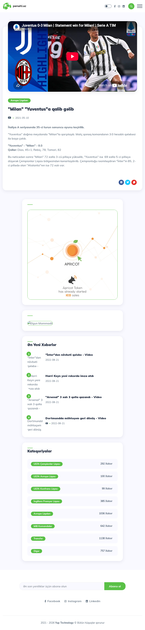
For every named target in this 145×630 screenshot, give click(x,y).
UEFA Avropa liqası (45, 476)
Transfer (38, 538)
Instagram (75, 601)
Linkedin (94, 601)
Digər (36, 551)
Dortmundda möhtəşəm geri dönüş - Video (75, 418)
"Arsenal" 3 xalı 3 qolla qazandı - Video (73, 397)
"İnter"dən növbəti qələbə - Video (69, 354)
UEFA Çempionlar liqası (47, 463)
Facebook (53, 601)
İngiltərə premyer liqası (46, 501)
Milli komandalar (43, 526)
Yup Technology (64, 622)
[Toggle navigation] (139, 6)
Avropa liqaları (19, 100)
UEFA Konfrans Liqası (46, 488)
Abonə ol (115, 586)
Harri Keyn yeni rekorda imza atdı (69, 376)
